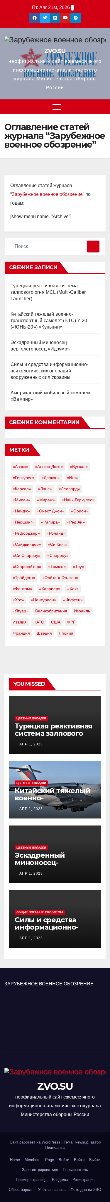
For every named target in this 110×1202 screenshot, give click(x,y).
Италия (20, 622)
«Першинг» (23, 522)
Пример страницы (31, 1179)
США (55, 622)
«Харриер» (49, 588)
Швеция (44, 633)
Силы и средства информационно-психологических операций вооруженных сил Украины (49, 371)
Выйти (94, 1160)
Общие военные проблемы (39, 912)
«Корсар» (22, 488)
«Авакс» (20, 466)
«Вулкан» (79, 466)
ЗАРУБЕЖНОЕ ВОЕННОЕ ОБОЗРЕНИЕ (49, 983)
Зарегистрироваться (40, 1170)
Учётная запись (52, 1189)
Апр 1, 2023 (31, 744)
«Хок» (73, 588)
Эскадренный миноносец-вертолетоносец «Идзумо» (44, 866)
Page (49, 1160)
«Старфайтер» (27, 566)
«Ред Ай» (76, 522)
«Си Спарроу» (26, 555)
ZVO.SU (54, 50)
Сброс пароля (21, 1189)
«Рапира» (50, 522)
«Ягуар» (20, 611)
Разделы (60, 1179)
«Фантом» (22, 588)
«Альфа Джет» (49, 466)
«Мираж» (46, 500)
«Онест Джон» (50, 511)
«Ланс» (45, 488)
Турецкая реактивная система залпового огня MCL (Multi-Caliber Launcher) (48, 292)
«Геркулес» (24, 477)
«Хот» (18, 599)
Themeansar (55, 1147)
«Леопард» (69, 488)
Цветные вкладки (31, 718)
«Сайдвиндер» (27, 544)
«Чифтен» (73, 599)
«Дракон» (50, 477)
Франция (21, 633)
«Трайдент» (24, 577)
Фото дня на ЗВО (85, 1189)
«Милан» (21, 500)
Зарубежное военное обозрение (47, 194)
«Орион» (79, 511)
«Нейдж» (21, 511)
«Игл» (72, 477)
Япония (66, 633)
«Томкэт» (57, 566)
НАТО (38, 622)
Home (15, 1160)
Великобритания (51, 611)
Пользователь (75, 1170)
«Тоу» (78, 566)
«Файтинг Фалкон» (60, 577)
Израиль (82, 611)
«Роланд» (56, 533)
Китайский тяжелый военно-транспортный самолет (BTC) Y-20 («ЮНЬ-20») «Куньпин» (49, 320)
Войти (64, 1160)
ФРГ (71, 622)
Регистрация (83, 1179)
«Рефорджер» (26, 533)
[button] (101, 106)
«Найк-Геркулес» (78, 500)
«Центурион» (43, 599)
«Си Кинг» (57, 544)
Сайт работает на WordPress (36, 1142)
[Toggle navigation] (57, 107)
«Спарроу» (58, 555)
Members (32, 1160)
